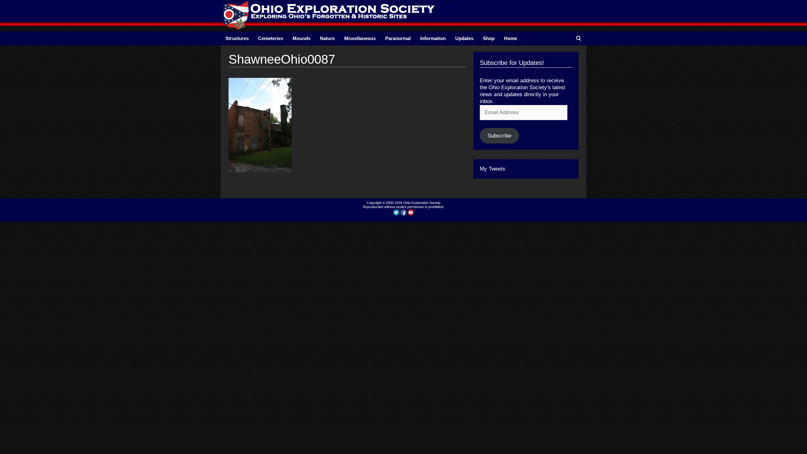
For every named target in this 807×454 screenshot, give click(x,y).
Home (510, 38)
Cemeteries (270, 38)
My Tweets (492, 169)
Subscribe (499, 136)
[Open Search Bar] (578, 38)
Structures (237, 38)
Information (433, 38)
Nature (327, 38)
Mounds (302, 38)
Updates (464, 38)
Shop (489, 38)
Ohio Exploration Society (422, 203)
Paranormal (398, 38)
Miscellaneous (360, 38)
